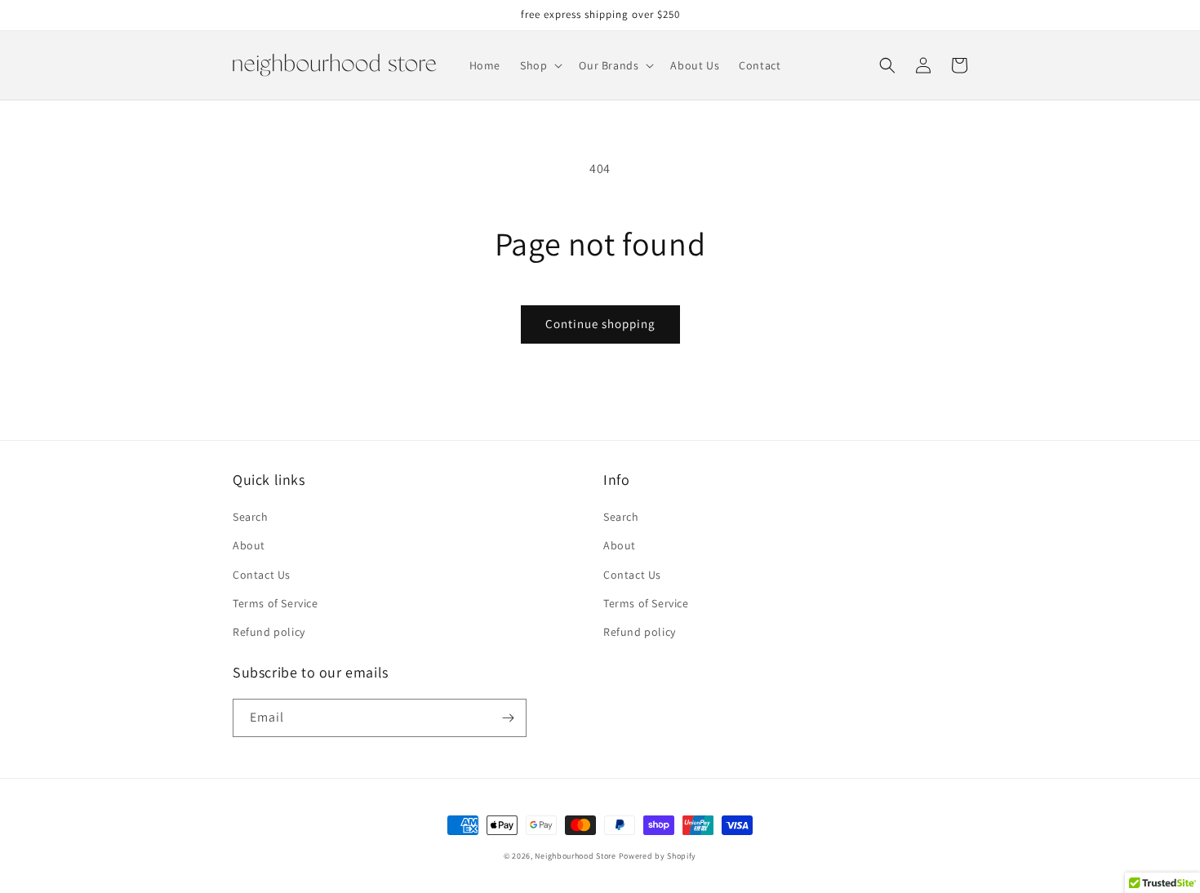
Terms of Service (275, 603)
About (249, 545)
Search (251, 516)
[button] (539, 65)
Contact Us (262, 574)
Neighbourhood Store (575, 856)
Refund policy (269, 631)
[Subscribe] (508, 718)
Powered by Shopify (658, 856)
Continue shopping (600, 323)
